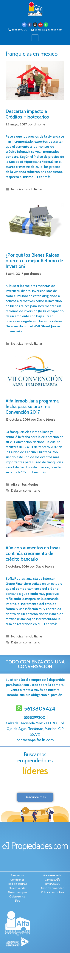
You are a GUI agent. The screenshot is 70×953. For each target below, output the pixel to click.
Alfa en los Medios (24, 484)
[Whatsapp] (46, 24)
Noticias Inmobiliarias (27, 189)
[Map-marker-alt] (24, 24)
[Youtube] (40, 24)
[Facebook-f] (29, 24)
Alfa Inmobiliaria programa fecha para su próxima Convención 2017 (32, 406)
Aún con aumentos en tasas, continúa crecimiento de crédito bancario (33, 553)
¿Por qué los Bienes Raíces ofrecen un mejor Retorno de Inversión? (34, 260)
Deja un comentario (25, 490)
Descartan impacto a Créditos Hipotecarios (27, 114)
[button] (35, 37)
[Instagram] (35, 24)
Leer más (44, 177)
